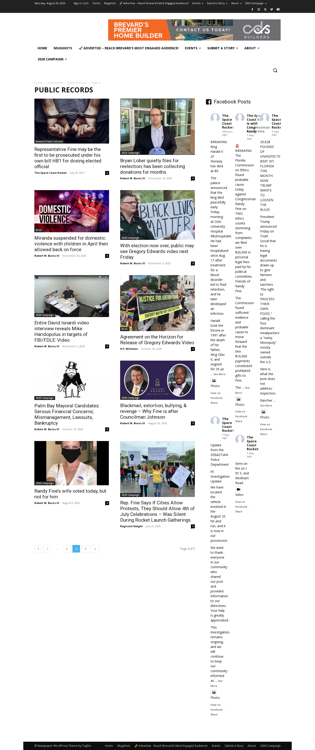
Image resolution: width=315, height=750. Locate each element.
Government (55, 83)
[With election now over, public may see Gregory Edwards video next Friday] (157, 215)
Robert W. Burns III (132, 178)
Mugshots (123, 746)
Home (38, 83)
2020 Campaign (131, 237)
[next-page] (95, 549)
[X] (265, 9)
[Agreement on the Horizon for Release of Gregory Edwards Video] (157, 303)
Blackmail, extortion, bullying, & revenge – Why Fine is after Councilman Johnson (153, 411)
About (252, 746)
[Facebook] (252, 9)
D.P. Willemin (129, 348)
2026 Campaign (270, 746)
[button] (275, 70)
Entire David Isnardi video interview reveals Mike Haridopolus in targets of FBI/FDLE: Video (61, 331)
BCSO (39, 230)
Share (214, 402)
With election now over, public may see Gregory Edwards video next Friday (157, 251)
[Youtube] (278, 9)
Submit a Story (234, 746)
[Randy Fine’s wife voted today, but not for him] (71, 463)
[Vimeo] (271, 9)
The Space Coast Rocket (50, 172)
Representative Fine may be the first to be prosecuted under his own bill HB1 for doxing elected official (67, 158)
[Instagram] (259, 9)
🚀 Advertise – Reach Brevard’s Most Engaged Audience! (171, 746)
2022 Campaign (131, 152)
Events (216, 746)
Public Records (77, 83)
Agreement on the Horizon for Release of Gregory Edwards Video (157, 339)
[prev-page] (38, 549)
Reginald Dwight (131, 526)
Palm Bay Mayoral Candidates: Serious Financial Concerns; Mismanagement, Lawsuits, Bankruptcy (67, 414)
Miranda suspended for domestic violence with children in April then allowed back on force (71, 243)
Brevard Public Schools (49, 141)
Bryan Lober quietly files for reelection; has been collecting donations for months (152, 166)
